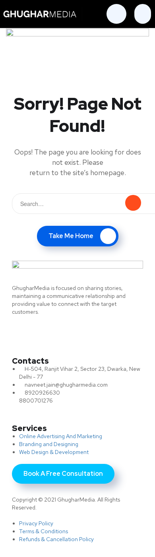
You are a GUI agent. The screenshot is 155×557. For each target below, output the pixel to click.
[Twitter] (22, 333)
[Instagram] (120, 333)
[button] (142, 14)
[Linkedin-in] (87, 333)
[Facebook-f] (55, 333)
